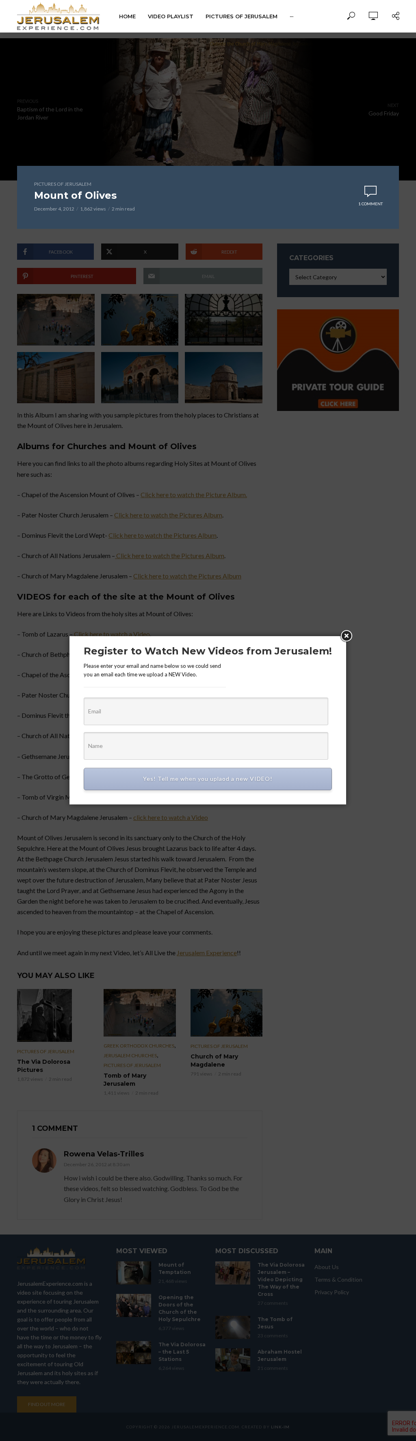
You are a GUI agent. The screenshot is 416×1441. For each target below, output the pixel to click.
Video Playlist (170, 16)
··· (291, 16)
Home (127, 16)
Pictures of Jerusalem (241, 16)
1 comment (370, 203)
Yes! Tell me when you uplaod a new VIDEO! (208, 778)
